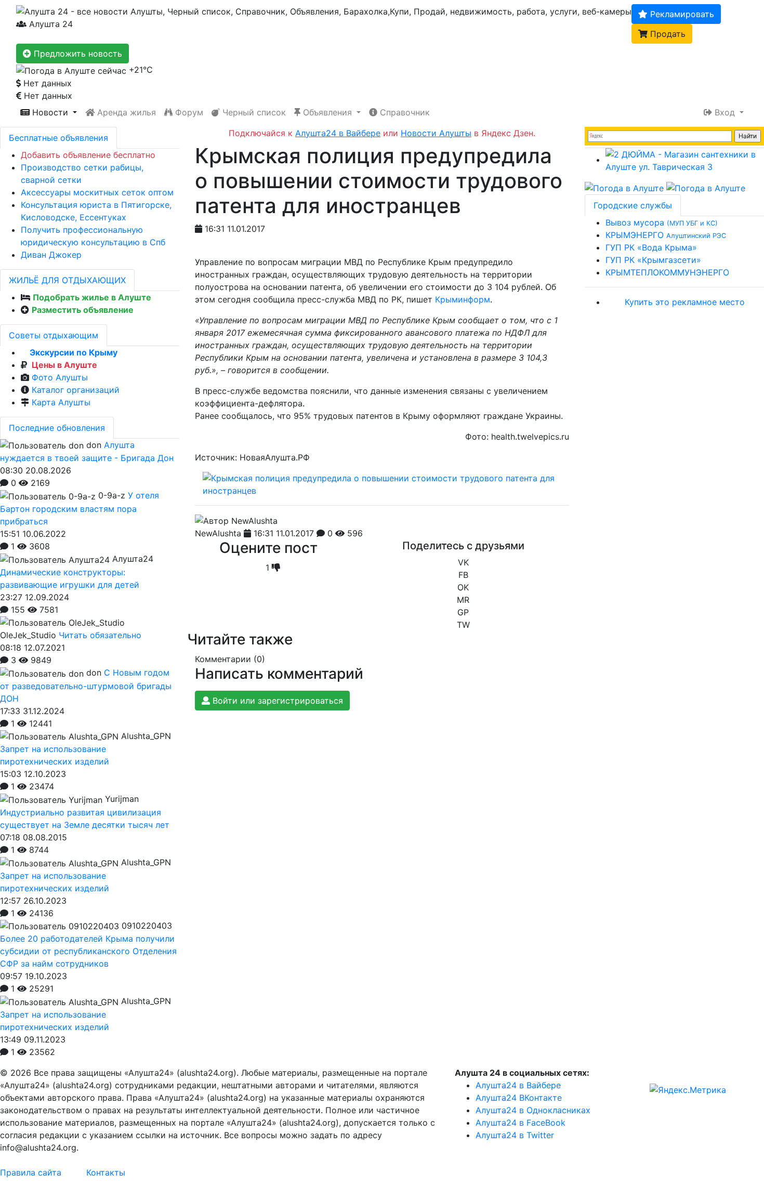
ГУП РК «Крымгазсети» (653, 260)
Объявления (327, 112)
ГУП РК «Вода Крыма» (651, 247)
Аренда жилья (125, 112)
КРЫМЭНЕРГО (665, 235)
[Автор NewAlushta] (236, 521)
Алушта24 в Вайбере (518, 1085)
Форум (188, 112)
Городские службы (633, 205)
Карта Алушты (61, 402)
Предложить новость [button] (76, 53)
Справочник (403, 112)
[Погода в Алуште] (624, 187)
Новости (50, 112)
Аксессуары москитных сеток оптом (97, 192)
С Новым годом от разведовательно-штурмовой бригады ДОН (86, 685)
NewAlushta (218, 533)
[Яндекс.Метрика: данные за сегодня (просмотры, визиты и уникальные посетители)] (688, 1090)
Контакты (105, 1172)
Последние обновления (57, 428)
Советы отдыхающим (53, 335)
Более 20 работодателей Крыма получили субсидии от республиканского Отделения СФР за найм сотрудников (88, 951)
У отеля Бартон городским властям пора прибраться (79, 508)
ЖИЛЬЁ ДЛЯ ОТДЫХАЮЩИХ (67, 280)
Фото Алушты (60, 377)
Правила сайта (30, 1172)
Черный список (253, 112)
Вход (724, 112)
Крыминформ (462, 299)
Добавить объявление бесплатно (88, 155)
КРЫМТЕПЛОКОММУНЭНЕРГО (667, 272)
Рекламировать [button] (681, 14)
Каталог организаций (76, 390)
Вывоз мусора (661, 222)
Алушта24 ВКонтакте (519, 1097)
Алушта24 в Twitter (515, 1135)
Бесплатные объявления (58, 138)
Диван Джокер (51, 254)
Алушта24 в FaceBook (520, 1122)
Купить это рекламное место (685, 302)
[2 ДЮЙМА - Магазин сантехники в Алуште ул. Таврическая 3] (684, 159)
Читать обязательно (100, 635)
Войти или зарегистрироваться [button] (276, 700)
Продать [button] (667, 34)
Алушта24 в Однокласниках (533, 1110)
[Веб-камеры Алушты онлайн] (705, 187)
